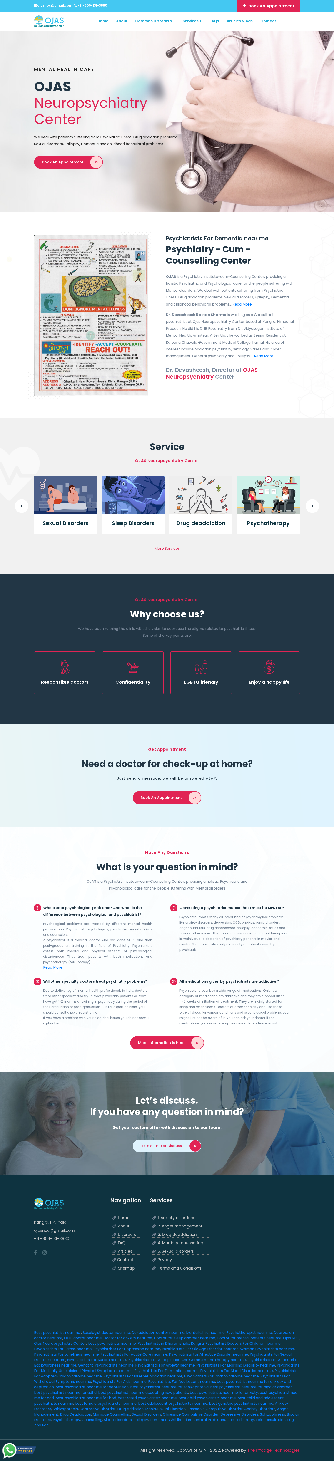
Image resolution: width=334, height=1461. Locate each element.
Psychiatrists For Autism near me (96, 1359)
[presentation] (21, 506)
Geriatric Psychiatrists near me (106, 1365)
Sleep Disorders (133, 523)
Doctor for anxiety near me (127, 1338)
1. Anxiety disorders (176, 1218)
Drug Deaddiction (75, 1414)
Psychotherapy (268, 523)
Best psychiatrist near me (57, 1332)
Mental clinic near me (205, 1332)
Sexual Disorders (66, 523)
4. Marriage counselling (180, 1243)
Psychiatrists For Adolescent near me (181, 1381)
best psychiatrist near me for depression (92, 1387)
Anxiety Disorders (259, 1408)
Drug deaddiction (200, 523)
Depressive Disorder (98, 1408)
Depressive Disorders (239, 1414)
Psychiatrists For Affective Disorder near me (208, 1354)
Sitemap (126, 1268)
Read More (242, 304)
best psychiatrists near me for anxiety (224, 1392)
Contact (268, 21)
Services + (192, 21)
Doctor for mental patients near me (249, 1338)
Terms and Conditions (179, 1268)
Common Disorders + (155, 21)
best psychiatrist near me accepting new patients (143, 1392)
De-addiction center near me (158, 1332)
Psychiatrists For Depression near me (126, 1349)
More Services (167, 548)
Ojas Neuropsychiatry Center (60, 1343)
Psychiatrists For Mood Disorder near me (236, 1370)
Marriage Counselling (111, 1414)
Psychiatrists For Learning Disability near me (236, 1365)
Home (102, 21)
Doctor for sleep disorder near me (184, 1338)
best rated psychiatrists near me (147, 1398)
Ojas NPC (291, 1338)
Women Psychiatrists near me (267, 1349)
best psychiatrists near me (112, 1343)
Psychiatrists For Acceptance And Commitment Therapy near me (186, 1359)
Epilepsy (140, 1419)
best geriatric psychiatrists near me (241, 1403)
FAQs (214, 21)
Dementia (158, 1419)
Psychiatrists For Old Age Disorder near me (200, 1349)
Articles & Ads (240, 21)
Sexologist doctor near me (106, 1332)
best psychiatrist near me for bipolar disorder (251, 1387)
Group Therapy (240, 1419)
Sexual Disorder (171, 1408)
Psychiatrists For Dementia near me (166, 1370)
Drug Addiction (130, 1408)
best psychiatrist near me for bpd (85, 1398)
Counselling (92, 1419)
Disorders (127, 1235)
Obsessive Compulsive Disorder (215, 1408)
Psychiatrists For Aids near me (120, 1381)
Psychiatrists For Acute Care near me (133, 1354)
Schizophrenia (65, 1408)
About (121, 21)
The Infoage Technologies (273, 1450)
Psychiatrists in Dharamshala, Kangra (170, 1343)
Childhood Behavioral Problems (197, 1419)
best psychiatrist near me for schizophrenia (169, 1387)
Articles (125, 1251)
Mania (150, 1408)
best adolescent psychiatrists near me (172, 1403)
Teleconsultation (271, 1419)
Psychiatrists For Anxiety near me (165, 1365)
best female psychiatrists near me (106, 1403)
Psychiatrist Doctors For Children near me (243, 1343)
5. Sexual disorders (176, 1251)
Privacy (165, 1260)
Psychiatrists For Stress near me (63, 1349)
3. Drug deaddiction (177, 1235)
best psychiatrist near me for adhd (65, 1392)
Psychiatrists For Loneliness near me (66, 1354)
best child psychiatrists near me (207, 1398)
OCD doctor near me (83, 1338)
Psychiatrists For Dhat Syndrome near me (221, 1376)
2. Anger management (180, 1226)
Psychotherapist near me (249, 1332)
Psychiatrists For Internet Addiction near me (142, 1376)
